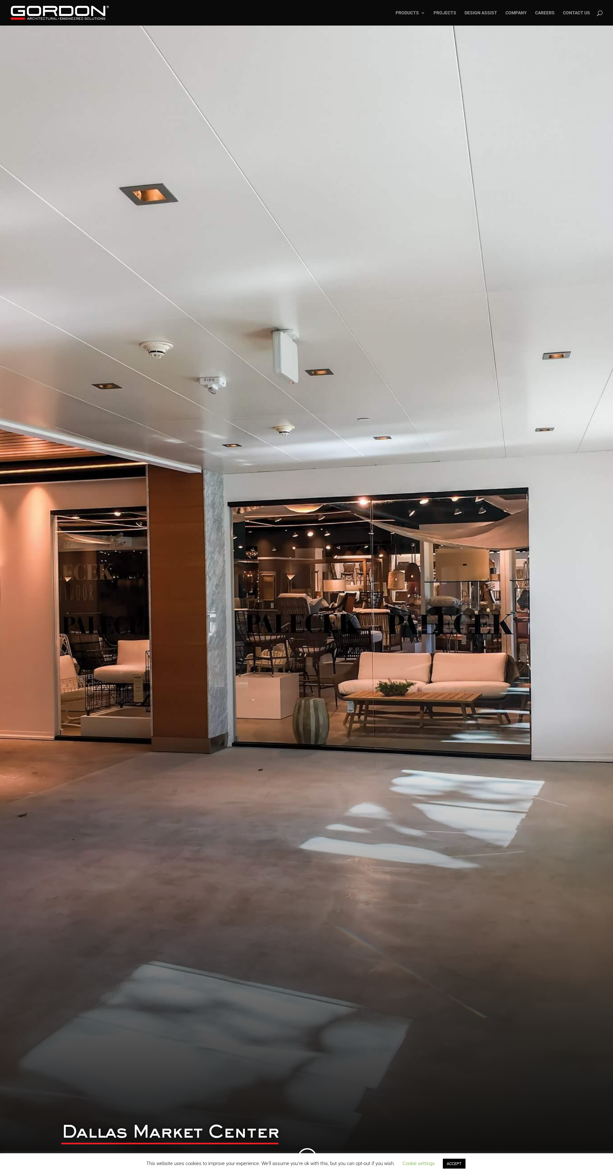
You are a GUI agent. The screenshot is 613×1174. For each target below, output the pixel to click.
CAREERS (545, 13)
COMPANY (516, 13)
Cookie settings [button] (419, 1163)
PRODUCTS (407, 13)
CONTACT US (576, 13)
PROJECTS (445, 13)
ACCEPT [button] (454, 1163)
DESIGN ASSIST (481, 13)
